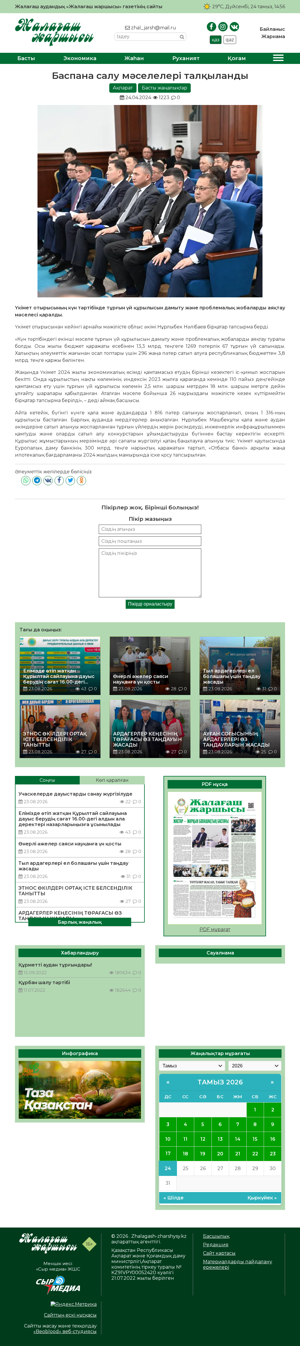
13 (220, 1139)
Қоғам (237, 58)
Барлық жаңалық (80, 922)
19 (202, 1154)
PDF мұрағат (215, 929)
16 (272, 1139)
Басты (26, 58)
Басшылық (216, 1236)
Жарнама (273, 36)
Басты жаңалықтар (164, 88)
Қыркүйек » (262, 1198)
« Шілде (173, 1198)
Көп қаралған (112, 780)
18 (185, 1154)
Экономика (80, 58)
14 (238, 1139)
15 (255, 1139)
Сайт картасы (219, 1253)
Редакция (216, 1244)
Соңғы (47, 780)
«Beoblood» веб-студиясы (65, 1331)
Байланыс (272, 29)
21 (237, 1154)
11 (185, 1139)
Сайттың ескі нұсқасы (70, 1315)
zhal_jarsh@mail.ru (153, 27)
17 (168, 1153)
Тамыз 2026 (220, 1082)
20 (220, 1154)
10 (168, 1139)
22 (255, 1154)
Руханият (186, 58)
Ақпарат (123, 88)
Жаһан (134, 58)
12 (202, 1139)
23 (273, 1154)
